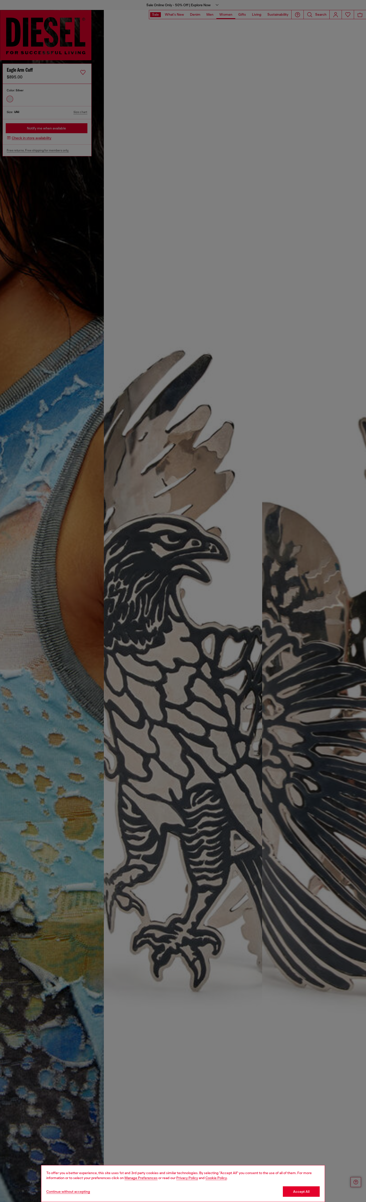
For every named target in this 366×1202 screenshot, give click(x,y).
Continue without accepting (68, 1192)
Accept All (301, 1192)
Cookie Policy (216, 1178)
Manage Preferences (141, 1178)
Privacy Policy (187, 1178)
